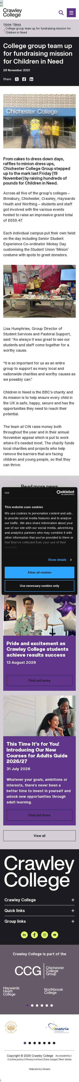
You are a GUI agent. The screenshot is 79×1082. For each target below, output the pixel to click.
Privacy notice (34, 1059)
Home (7, 24)
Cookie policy (15, 1059)
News (17, 24)
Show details (57, 559)
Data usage (50, 1059)
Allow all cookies (39, 572)
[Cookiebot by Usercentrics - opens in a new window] (56, 492)
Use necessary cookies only (39, 585)
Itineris (46, 1069)
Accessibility (63, 1055)
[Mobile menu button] (71, 12)
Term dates (65, 1059)
